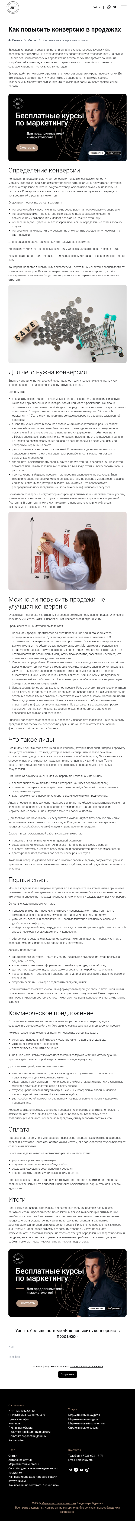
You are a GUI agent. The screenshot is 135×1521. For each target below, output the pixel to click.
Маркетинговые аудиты (84, 1415)
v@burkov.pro (84, 1460)
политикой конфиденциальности (86, 1366)
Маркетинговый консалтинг (86, 1423)
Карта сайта (16, 1440)
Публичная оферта (20, 1427)
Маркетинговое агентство (58, 1503)
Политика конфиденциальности (29, 1432)
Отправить (68, 1374)
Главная (17, 40)
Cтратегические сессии (83, 1427)
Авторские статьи (20, 1460)
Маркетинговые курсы (83, 1419)
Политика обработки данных (27, 1436)
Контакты (14, 1423)
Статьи (32, 40)
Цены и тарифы (18, 1419)
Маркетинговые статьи (23, 1464)
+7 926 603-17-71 (92, 1455)
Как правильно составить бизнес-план (33, 1485)
